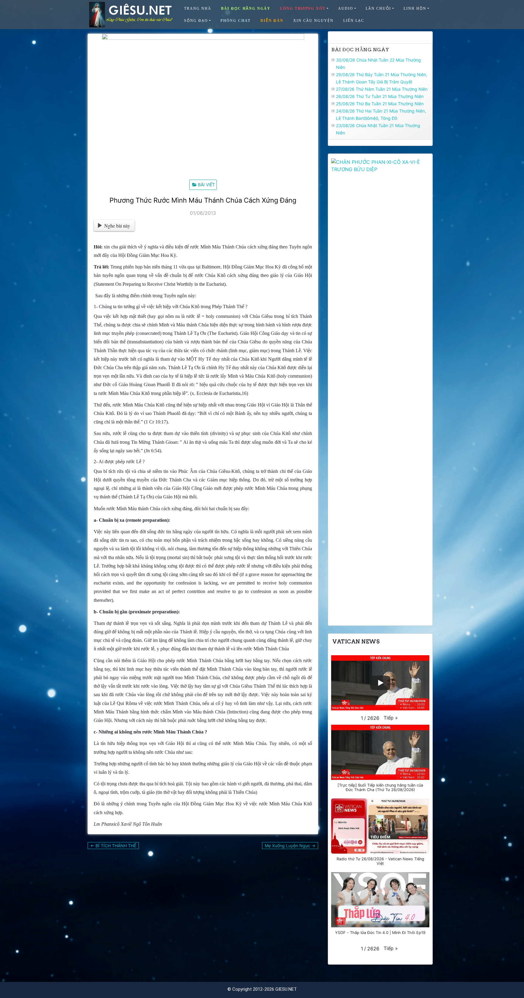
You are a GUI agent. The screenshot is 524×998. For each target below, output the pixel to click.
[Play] (380, 683)
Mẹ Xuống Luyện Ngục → (290, 845)
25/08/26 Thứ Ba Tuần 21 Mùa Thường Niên (380, 103)
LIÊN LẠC (353, 21)
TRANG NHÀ (197, 8)
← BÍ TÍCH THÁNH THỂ (113, 845)
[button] (391, 717)
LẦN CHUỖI (378, 8)
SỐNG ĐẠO (196, 21)
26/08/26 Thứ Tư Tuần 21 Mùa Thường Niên (380, 96)
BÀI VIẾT (206, 184)
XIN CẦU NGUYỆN (313, 21)
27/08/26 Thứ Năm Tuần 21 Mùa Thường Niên (382, 89)
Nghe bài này (117, 225)
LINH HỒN (415, 8)
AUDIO (345, 8)
